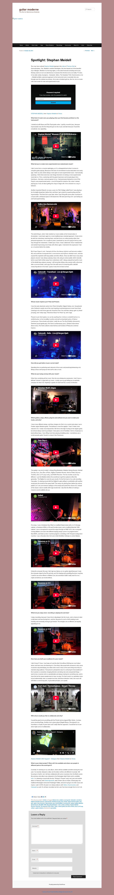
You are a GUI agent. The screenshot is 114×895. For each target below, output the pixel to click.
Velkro (65, 785)
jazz (54, 803)
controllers (79, 800)
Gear (42, 45)
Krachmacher (72, 785)
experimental (48, 801)
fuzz (81, 801)
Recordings (59, 45)
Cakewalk (34, 787)
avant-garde (67, 800)
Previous (87, 50)
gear (32, 803)
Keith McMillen (59, 803)
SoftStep (67, 805)
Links (82, 45)
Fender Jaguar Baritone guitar (71, 801)
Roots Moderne (50, 45)
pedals (63, 805)
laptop (72, 803)
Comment (35, 826)
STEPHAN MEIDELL (37, 113)
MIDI (45, 805)
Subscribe (89, 45)
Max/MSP (41, 805)
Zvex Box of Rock (69, 806)
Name (35, 850)
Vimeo (60, 113)
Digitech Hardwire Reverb (37, 801)
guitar (35, 803)
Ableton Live (55, 800)
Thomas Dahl (71, 66)
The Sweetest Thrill (45, 806)
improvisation (48, 803)
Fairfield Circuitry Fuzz (57, 801)
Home (21, 45)
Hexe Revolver (41, 803)
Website (34, 868)
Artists (27, 45)
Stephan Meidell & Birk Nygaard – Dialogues (44, 759)
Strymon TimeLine (35, 806)
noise (59, 805)
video (63, 66)
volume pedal (61, 806)
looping (76, 803)
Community (68, 45)
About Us (76, 45)
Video (56, 806)
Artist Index (35, 45)
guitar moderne (29, 9)
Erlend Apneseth (49, 780)
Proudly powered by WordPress (57, 884)
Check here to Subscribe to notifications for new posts (46, 873)
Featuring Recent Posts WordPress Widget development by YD (57, 892)
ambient (61, 800)
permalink (53, 808)
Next (93, 50)
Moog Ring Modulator (52, 805)
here (32, 778)
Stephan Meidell (49, 66)
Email (35, 859)
